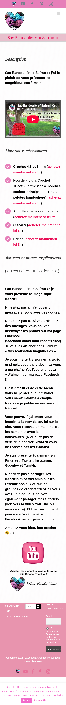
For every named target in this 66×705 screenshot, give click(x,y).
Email (49, 616)
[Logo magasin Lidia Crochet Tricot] (33, 568)
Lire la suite (39, 700)
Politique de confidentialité (13, 611)
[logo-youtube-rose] (33, 544)
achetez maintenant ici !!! (34, 217)
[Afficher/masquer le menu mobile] (59, 13)
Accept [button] (26, 700)
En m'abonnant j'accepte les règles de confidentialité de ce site (53, 635)
